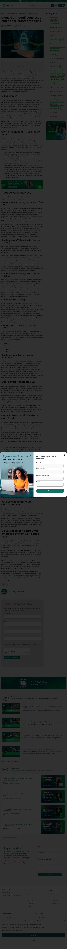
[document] (33, 474)
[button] (64, 454)
